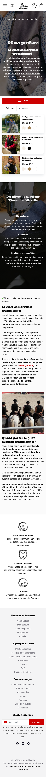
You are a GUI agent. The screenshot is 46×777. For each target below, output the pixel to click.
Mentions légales (23, 649)
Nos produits (23, 632)
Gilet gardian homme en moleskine (31, 118)
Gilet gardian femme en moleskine (32, 138)
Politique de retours (23, 672)
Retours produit (23, 688)
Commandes (23, 692)
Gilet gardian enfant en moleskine (32, 159)
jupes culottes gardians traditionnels (23, 73)
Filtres (23, 100)
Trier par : (10, 108)
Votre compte (23, 679)
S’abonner (36, 722)
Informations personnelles (23, 684)
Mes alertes (23, 708)
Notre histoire (23, 621)
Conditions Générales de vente (23, 657)
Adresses (23, 700)
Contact (23, 664)
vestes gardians (25, 365)
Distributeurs (23, 625)
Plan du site (23, 660)
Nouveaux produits (23, 629)
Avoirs (23, 696)
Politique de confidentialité (23, 653)
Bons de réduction (23, 704)
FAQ (23, 668)
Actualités (23, 636)
